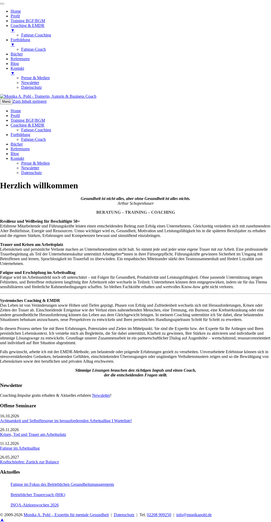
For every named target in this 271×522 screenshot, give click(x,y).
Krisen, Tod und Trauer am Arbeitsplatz (33, 434)
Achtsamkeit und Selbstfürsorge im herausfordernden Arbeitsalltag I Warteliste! (66, 420)
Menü (6, 102)
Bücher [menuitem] (17, 54)
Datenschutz (31, 172)
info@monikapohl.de (194, 514)
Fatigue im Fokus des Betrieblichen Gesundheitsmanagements (62, 484)
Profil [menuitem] (15, 16)
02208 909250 (159, 514)
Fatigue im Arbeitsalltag (20, 448)
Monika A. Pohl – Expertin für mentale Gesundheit (66, 514)
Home (16, 111)
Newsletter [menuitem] (30, 82)
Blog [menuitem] (15, 63)
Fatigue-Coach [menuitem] (33, 49)
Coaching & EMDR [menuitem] (27, 27)
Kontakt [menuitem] (17, 70)
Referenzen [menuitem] (20, 59)
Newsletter (30, 168)
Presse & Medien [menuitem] (35, 78)
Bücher (17, 144)
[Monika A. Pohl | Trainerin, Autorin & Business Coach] (48, 96)
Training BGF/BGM (28, 120)
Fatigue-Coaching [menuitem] (36, 35)
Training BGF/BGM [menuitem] (28, 20)
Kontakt (17, 158)
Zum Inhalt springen (30, 101)
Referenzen (20, 149)
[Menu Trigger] (2, 3)
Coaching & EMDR (27, 125)
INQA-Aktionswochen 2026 (35, 505)
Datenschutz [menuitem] (31, 87)
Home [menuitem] (16, 11)
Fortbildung (20, 134)
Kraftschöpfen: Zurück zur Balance (29, 462)
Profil (15, 115)
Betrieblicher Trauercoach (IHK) (38, 494)
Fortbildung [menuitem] (20, 42)
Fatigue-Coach (33, 139)
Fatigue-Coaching (36, 130)
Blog (15, 153)
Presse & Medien (35, 163)
